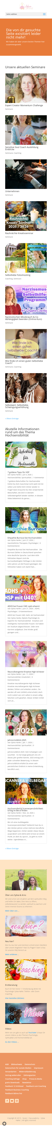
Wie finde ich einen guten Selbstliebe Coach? (24, 362)
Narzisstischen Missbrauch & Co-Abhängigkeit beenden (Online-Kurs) (23, 318)
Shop (24, 1079)
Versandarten (10, 1072)
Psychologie (33, 543)
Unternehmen (12, 191)
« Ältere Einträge (12, 418)
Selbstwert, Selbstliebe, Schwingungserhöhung (17, 406)
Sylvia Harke (16, 474)
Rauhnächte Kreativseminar (19, 233)
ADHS (37, 608)
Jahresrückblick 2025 (17, 740)
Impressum (38, 1068)
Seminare (9, 109)
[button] (4, 1123)
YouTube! (32, 1032)
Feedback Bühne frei (13, 1094)
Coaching (17, 153)
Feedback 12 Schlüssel (14, 1086)
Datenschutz (30, 1064)
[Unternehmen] (26, 174)
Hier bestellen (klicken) (14, 998)
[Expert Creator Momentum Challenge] (26, 88)
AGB (7, 1064)
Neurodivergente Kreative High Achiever (26, 671)
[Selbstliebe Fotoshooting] (26, 258)
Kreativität (26, 677)
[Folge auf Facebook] (7, 1101)
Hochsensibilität (14, 477)
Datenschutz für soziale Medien (18, 1068)
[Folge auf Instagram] (17, 1101)
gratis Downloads (12, 1083)
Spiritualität (26, 477)
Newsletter (26, 1083)
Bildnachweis (16, 1064)
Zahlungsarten (30, 1075)
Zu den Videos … (12, 1042)
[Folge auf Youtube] (12, 1101)
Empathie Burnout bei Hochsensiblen (25, 537)
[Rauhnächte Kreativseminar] (26, 216)
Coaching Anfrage (12, 1079)
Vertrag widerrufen (13, 1075)
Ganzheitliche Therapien (18, 543)
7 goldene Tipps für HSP (18, 472)
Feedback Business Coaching (17, 1090)
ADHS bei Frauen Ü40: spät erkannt (24, 606)
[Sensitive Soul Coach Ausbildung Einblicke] (26, 130)
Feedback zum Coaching (36, 1086)
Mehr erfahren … (12, 954)
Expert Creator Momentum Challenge (24, 105)
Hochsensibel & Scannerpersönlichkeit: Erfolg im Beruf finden (25, 809)
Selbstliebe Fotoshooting (17, 275)
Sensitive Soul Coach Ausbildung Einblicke (21, 148)
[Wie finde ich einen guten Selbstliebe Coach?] (26, 344)
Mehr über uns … (12, 911)
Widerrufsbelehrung (27, 1072)
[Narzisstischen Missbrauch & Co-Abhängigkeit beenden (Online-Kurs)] (26, 299)
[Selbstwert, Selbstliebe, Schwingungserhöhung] (26, 388)
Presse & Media (35, 1079)
